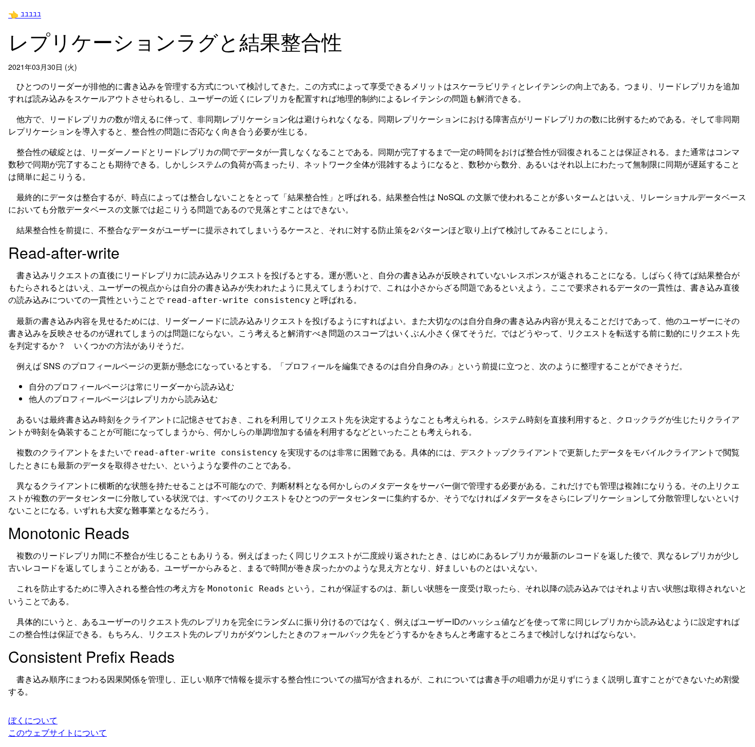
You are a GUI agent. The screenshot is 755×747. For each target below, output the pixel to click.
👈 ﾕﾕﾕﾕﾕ (24, 14)
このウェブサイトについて (57, 732)
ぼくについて (33, 720)
